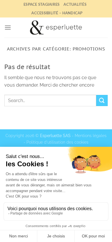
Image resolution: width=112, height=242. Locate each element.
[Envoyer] (102, 100)
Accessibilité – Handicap (56, 13)
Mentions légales (91, 135)
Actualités (74, 4)
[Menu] (7, 27)
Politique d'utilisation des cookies (57, 142)
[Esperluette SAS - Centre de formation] (56, 27)
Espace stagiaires (41, 4)
